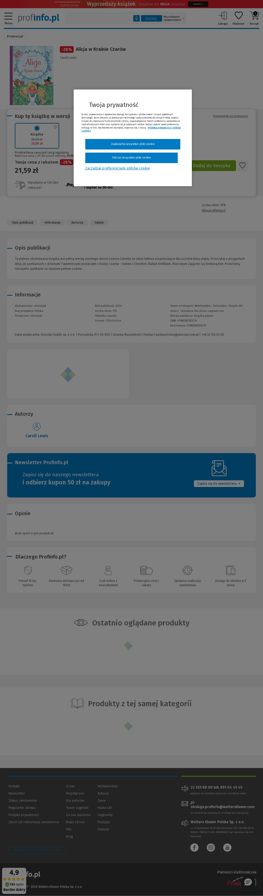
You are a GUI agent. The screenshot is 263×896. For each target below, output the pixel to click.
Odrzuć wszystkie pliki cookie (131, 157)
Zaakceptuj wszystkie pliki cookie (133, 144)
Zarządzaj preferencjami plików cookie (117, 168)
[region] (133, 137)
